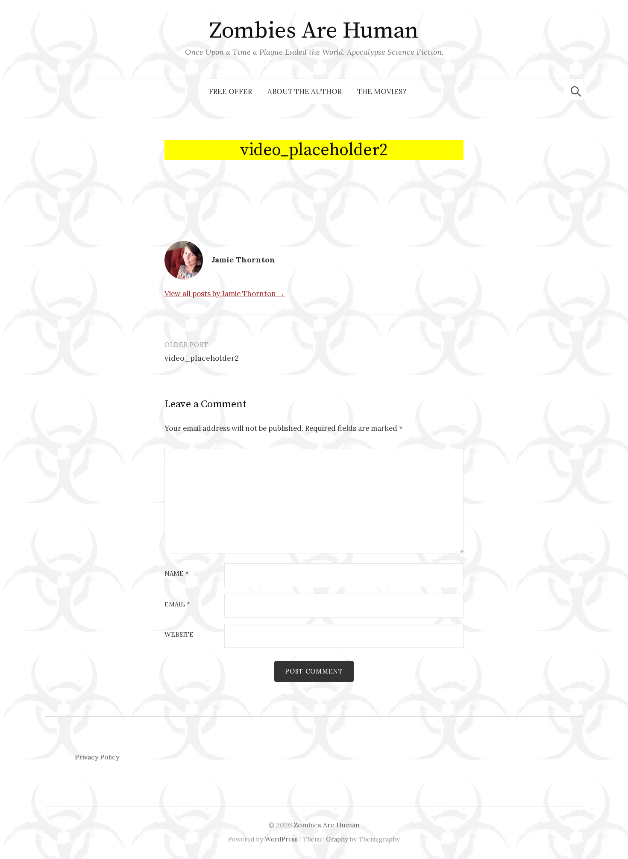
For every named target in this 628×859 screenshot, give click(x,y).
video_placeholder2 (201, 358)
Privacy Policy (97, 757)
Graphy (337, 839)
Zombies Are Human (314, 30)
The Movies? (381, 91)
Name (176, 574)
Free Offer (230, 91)
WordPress (281, 839)
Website (179, 635)
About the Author (304, 91)
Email (177, 604)
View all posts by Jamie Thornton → (224, 293)
